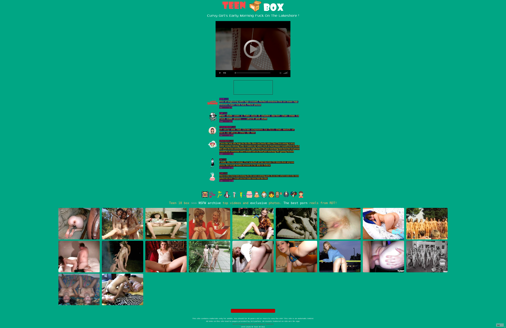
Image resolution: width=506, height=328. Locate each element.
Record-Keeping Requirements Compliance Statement (253, 324)
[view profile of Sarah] (212, 107)
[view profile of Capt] (212, 121)
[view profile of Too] (212, 167)
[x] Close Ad (500, 325)
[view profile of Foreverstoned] (212, 135)
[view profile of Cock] (212, 181)
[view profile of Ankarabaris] (212, 149)
